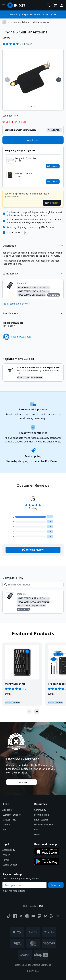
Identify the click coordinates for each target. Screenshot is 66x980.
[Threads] (51, 916)
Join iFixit (51, 202)
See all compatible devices (16, 303)
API (4, 829)
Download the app (45, 844)
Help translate (30, 906)
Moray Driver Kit (23, 173)
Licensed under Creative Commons (33, 964)
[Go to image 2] (35, 107)
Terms (5, 859)
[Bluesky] (45, 916)
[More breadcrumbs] (4, 22)
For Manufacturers (43, 824)
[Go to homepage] (17, 5)
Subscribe (56, 885)
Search (55, 129)
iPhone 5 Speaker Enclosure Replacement (38, 367)
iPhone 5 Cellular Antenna (35, 22)
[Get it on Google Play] (46, 861)
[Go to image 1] (31, 107)
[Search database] (48, 5)
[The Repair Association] (57, 916)
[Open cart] (55, 5)
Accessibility (8, 849)
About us (7, 809)
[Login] (61, 5)
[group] (7, 80)
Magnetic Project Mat (26, 158)
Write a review (35, 549)
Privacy (6, 854)
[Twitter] (21, 916)
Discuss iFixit (9, 819)
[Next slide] (36, 711)
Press (37, 829)
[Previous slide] (29, 711)
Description (9, 245)
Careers (6, 824)
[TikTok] (9, 916)
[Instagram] (27, 916)
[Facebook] (15, 916)
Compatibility (10, 273)
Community (40, 809)
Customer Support (11, 814)
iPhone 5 (14, 22)
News (37, 834)
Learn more (21, 782)
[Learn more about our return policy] (24, 232)
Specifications (10, 313)
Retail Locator (41, 819)
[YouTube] (33, 916)
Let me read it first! (15, 890)
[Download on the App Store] (46, 851)
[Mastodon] (39, 916)
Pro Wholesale (41, 814)
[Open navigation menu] (4, 5)
